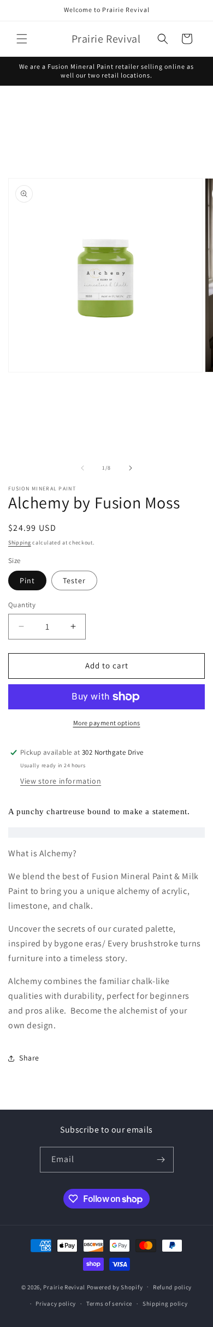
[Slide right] (131, 468)
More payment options (106, 723)
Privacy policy (56, 1303)
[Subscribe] (161, 1159)
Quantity (22, 604)
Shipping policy (165, 1303)
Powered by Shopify (115, 1286)
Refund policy (172, 1287)
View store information (60, 781)
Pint (27, 580)
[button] (22, 39)
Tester (74, 580)
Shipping (19, 542)
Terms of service (109, 1303)
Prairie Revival (64, 1286)
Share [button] (29, 1058)
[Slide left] (82, 468)
